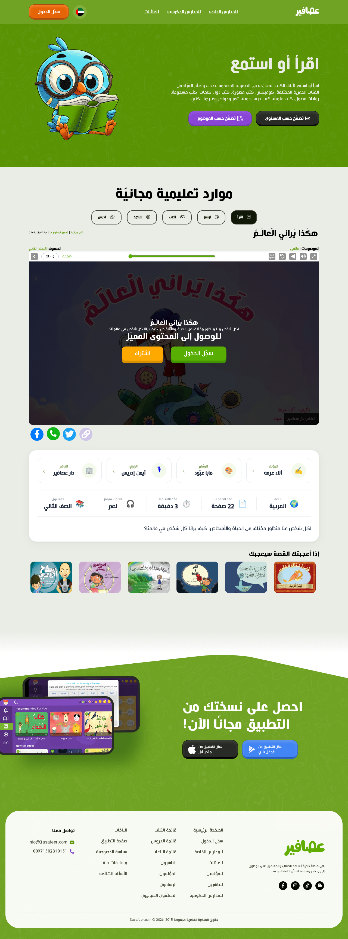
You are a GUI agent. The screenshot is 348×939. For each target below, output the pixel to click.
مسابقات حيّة (115, 863)
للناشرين (215, 884)
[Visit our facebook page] (283, 885)
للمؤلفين (214, 873)
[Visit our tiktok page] (307, 885)
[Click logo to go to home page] (307, 12)
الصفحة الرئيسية (208, 830)
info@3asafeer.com (48, 842)
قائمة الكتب (165, 830)
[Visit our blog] (320, 885)
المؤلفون (167, 873)
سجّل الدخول (49, 11)
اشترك (142, 353)
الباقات (120, 830)
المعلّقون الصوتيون (158, 895)
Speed (272, 256)
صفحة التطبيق (114, 841)
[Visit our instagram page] (295, 885)
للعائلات (151, 11)
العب (172, 217)
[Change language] (80, 12)
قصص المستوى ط (59, 232)
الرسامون (168, 884)
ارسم (207, 217)
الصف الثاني (37, 249)
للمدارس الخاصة (223, 11)
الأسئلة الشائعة (113, 873)
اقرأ (240, 217)
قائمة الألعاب (164, 852)
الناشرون (168, 863)
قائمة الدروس (163, 841)
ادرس (102, 217)
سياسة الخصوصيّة (111, 852)
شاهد (137, 217)
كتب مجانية (77, 232)
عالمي (294, 249)
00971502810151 (50, 851)
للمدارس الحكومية (184, 11)
